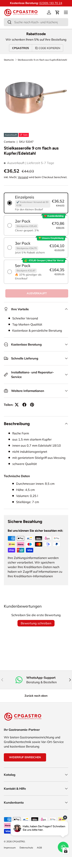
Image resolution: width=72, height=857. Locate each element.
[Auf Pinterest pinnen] (32, 404)
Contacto (9, 141)
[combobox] (36, 22)
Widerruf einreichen (25, 757)
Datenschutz (26, 847)
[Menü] (66, 12)
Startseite (9, 59)
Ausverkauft (37, 293)
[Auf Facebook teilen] (24, 404)
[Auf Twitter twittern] (17, 404)
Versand (23, 177)
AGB (39, 847)
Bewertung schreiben (36, 623)
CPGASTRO (18, 841)
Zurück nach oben (36, 695)
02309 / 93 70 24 (50, 3)
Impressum (10, 847)
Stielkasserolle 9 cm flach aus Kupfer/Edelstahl (42, 59)
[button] (57, 12)
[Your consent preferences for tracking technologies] (65, 850)
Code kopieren (49, 48)
